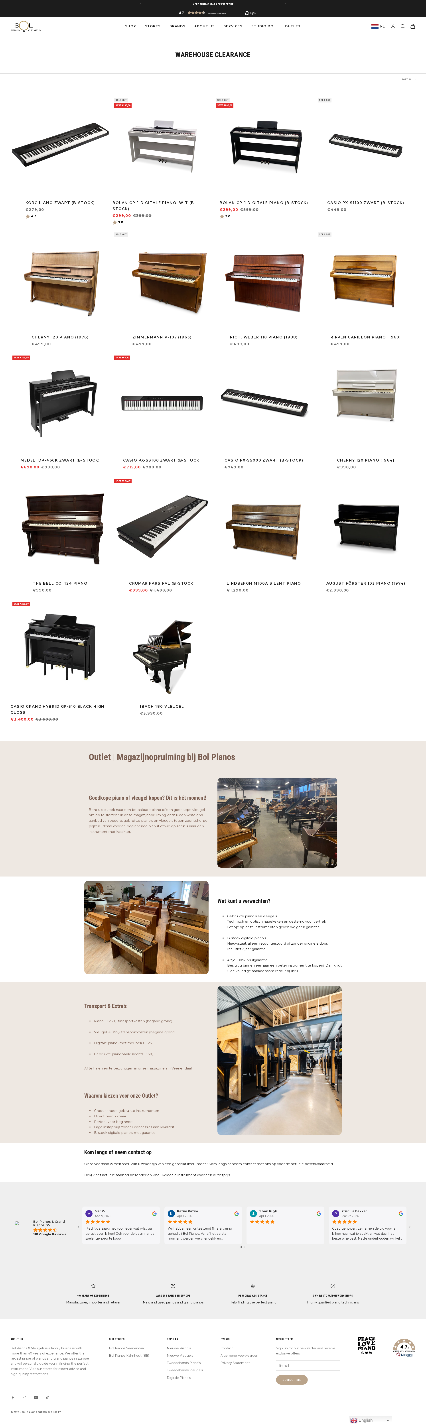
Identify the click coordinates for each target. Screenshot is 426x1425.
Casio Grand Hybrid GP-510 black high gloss (58, 709)
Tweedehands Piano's (184, 1363)
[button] (213, 13)
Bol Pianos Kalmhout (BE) (129, 1356)
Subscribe (291, 1380)
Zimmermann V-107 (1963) (161, 337)
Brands (177, 26)
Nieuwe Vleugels (180, 1356)
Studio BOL (263, 26)
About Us (204, 26)
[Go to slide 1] (241, 1247)
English (365, 1420)
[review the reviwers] (154, 1213)
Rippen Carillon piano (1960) (366, 337)
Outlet (293, 26)
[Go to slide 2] (244, 1247)
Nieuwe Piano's (179, 1348)
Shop (130, 26)
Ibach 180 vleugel (162, 706)
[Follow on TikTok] (47, 1397)
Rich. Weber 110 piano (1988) (264, 337)
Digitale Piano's (179, 1378)
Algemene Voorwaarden (239, 1356)
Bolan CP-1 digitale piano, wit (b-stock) (154, 206)
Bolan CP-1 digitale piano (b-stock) (264, 203)
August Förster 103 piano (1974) (365, 583)
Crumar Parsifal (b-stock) (162, 583)
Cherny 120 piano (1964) (365, 460)
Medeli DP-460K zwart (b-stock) (60, 460)
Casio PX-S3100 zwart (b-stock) (162, 460)
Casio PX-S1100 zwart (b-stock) (365, 203)
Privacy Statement (235, 1363)
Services (233, 26)
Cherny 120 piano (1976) (60, 337)
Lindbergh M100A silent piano (264, 583)
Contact (227, 1348)
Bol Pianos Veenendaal (126, 1348)
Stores (153, 26)
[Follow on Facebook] (13, 1397)
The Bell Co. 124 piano (60, 583)
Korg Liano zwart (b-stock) (60, 203)
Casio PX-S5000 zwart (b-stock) (264, 460)
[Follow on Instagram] (24, 1397)
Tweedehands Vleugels (185, 1370)
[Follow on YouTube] (36, 1397)
